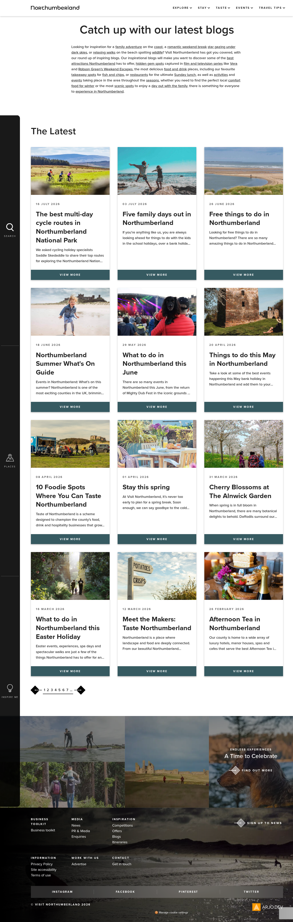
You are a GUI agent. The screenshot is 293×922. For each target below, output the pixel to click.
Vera (233, 63)
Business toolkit (43, 830)
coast (158, 47)
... (71, 690)
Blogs (116, 836)
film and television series (203, 63)
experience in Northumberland (100, 91)
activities (221, 75)
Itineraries (119, 842)
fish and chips (113, 75)
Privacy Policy (42, 864)
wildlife (157, 52)
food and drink (175, 69)
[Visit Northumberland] (55, 8)
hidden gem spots (150, 63)
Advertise (79, 864)
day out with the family (169, 86)
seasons (152, 80)
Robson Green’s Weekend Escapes (105, 69)
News (76, 825)
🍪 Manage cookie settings (171, 912)
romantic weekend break (187, 47)
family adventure (128, 47)
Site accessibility (43, 869)
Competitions (122, 825)
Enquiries (79, 836)
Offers (117, 831)
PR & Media (81, 831)
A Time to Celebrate (250, 756)
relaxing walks (104, 52)
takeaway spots (83, 75)
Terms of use (41, 875)
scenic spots (124, 86)
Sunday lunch (185, 75)
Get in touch (121, 864)
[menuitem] (182, 8)
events (76, 80)
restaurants (139, 75)
